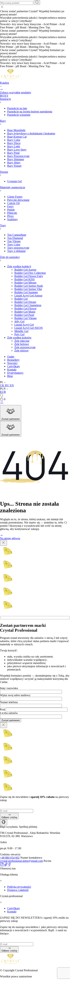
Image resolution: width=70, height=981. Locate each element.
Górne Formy (15, 196)
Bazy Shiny (13, 162)
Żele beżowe (21, 344)
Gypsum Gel (14, 181)
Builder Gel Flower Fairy (28, 276)
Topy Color (13, 244)
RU (7, 385)
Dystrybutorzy (15, 372)
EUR (3, 391)
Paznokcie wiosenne (18, 114)
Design (4, 171)
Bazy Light (13, 146)
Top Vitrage (14, 241)
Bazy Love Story (17, 149)
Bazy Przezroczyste (18, 156)
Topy (3, 225)
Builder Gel (21, 298)
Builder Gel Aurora (25, 269)
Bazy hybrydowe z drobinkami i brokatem (31, 133)
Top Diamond (15, 238)
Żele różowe (21, 350)
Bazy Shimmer (15, 159)
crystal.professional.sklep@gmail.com (21, 860)
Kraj (2, 709)
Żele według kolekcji (19, 266)
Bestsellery (13, 359)
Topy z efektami (16, 250)
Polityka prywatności (19, 886)
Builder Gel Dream (25, 302)
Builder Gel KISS (24, 279)
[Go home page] (11, 79)
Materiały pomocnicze (12, 187)
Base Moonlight (16, 130)
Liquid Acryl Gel (24, 324)
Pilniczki (12, 212)
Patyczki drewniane (18, 199)
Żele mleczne (21, 340)
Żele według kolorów (19, 337)
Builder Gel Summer (26, 292)
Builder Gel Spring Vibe (28, 289)
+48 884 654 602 (10, 857)
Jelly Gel (19, 321)
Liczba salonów (9, 713)
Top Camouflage (16, 234)
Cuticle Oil (13, 203)
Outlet (10, 356)
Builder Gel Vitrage (25, 318)
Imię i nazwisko (9, 688)
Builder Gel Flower (25, 308)
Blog (10, 376)
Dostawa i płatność (18, 890)
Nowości (12, 363)
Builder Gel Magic (25, 311)
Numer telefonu (9, 702)
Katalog (4, 82)
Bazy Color (13, 139)
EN (12, 385)
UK (2, 385)
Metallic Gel (21, 331)
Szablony (12, 219)
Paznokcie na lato (17, 108)
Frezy (10, 206)
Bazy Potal (13, 152)
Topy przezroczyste (18, 247)
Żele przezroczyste (25, 347)
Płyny (10, 216)
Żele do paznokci (10, 257)
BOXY (4, 95)
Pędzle (11, 209)
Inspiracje (5, 98)
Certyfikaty (13, 366)
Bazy (3, 120)
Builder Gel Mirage (25, 282)
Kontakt (11, 369)
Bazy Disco (13, 143)
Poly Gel (19, 334)
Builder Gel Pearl (24, 314)
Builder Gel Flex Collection (30, 272)
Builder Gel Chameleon (27, 305)
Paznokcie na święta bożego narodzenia (29, 111)
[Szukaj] (37, 2)
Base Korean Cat (17, 136)
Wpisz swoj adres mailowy (15, 695)
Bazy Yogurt (14, 165)
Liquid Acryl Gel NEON (28, 327)
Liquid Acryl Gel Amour (28, 295)
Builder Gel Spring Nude (28, 285)
